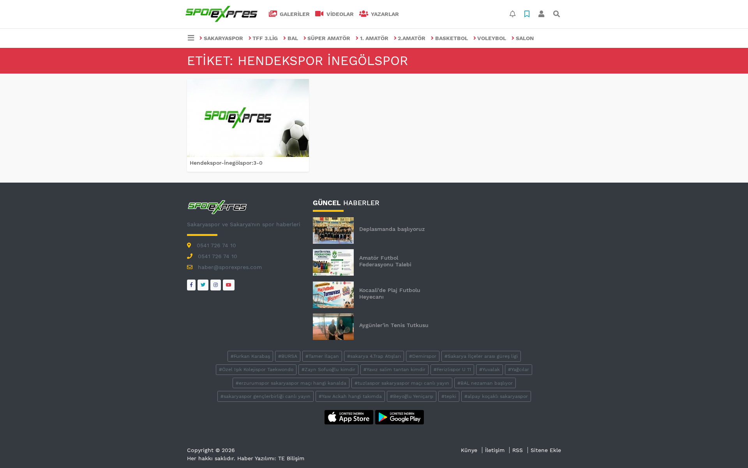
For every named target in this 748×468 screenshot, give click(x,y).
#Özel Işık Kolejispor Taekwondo (256, 369)
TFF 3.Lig (265, 38)
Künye (469, 450)
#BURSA (287, 356)
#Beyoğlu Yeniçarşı (411, 396)
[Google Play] (399, 416)
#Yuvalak (489, 369)
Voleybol (491, 38)
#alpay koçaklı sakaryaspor (496, 396)
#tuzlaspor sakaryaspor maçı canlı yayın (402, 383)
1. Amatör (374, 38)
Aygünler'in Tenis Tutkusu (394, 325)
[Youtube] (229, 285)
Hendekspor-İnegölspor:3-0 (226, 163)
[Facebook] (191, 285)
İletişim (495, 450)
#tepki (448, 396)
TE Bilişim (291, 458)
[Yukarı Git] (727, 448)
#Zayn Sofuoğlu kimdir (328, 369)
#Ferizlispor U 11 (452, 369)
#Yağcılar (518, 369)
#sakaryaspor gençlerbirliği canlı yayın (265, 396)
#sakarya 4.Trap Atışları (374, 356)
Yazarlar (384, 14)
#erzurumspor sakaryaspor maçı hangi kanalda (291, 383)
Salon (525, 38)
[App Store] (350, 416)
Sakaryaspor (223, 38)
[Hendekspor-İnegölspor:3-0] (248, 118)
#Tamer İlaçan (322, 356)
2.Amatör (411, 38)
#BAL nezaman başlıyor (485, 383)
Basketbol (451, 38)
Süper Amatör (328, 38)
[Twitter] (203, 285)
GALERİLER (294, 14)
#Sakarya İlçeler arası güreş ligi (481, 356)
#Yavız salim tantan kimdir (394, 369)
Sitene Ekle (546, 450)
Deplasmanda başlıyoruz (392, 229)
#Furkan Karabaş (250, 356)
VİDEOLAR (339, 14)
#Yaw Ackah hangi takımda (350, 396)
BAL (293, 38)
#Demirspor (422, 356)
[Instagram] (215, 285)
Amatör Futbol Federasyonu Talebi (385, 261)
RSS (517, 450)
